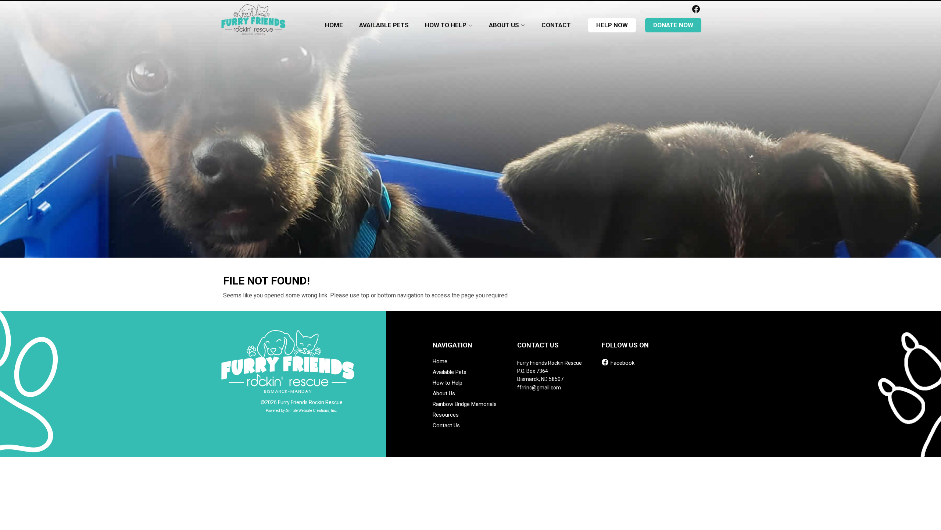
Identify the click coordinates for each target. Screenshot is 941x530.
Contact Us (446, 425)
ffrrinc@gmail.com (539, 388)
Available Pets (384, 25)
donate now (673, 25)
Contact (556, 25)
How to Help (447, 383)
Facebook (621, 362)
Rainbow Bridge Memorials (465, 404)
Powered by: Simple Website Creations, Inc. (301, 411)
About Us (444, 393)
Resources (446, 415)
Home (334, 25)
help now (612, 25)
